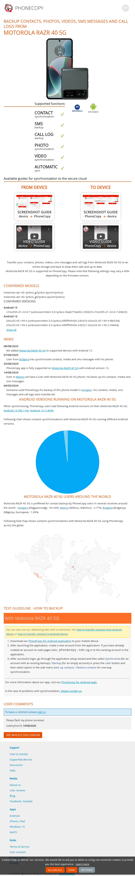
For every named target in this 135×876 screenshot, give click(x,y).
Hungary (86, 390)
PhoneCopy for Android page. (79, 682)
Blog (12, 795)
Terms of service (19, 846)
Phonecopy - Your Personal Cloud (24, 8)
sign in (42, 712)
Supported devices (21, 759)
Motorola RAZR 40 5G (32, 350)
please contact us (71, 691)
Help (12, 770)
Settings (87, 870)
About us (15, 785)
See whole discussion (23, 735)
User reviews (17, 790)
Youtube (28, 801)
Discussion (16, 765)
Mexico (20, 376)
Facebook (15, 801)
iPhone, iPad (17, 821)
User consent (17, 852)
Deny (71, 870)
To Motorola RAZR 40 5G (100, 206)
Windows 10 (17, 826)
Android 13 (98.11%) (16, 410)
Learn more (82, 864)
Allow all (55, 870)
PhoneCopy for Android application (49, 641)
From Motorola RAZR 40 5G (34, 206)
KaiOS (13, 832)
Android (15, 815)
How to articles (19, 754)
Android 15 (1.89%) (41, 410)
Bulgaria (24, 359)
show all (11, 330)
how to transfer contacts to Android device (43, 634)
